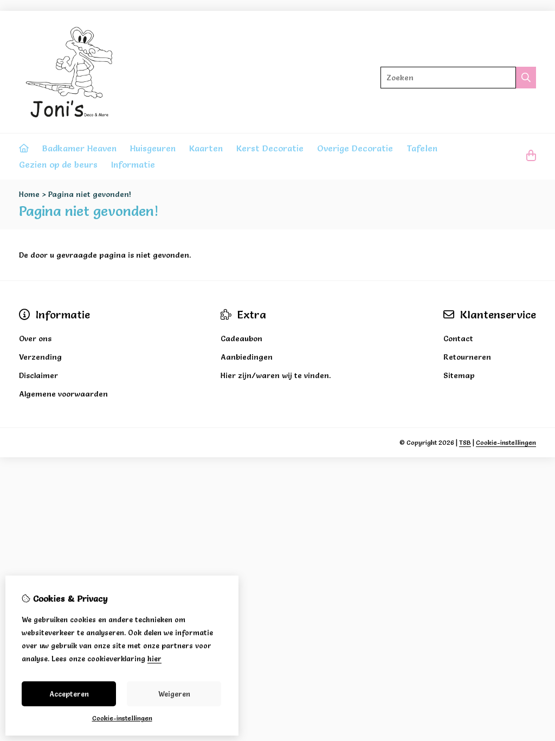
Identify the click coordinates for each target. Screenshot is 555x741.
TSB (465, 442)
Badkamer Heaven (79, 148)
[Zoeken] (526, 77)
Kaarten (206, 148)
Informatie (133, 164)
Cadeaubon (241, 338)
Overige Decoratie (355, 148)
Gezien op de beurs (58, 164)
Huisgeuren (153, 148)
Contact (458, 338)
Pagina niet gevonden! (89, 194)
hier (154, 658)
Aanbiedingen (247, 357)
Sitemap (459, 375)
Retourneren (467, 357)
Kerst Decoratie (270, 148)
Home (29, 194)
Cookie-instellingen (506, 442)
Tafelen (421, 148)
